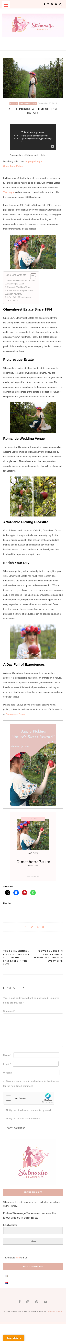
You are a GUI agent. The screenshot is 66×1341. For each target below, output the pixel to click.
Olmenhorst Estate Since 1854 (21, 280)
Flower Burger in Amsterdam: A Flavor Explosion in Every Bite (48, 956)
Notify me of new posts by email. (23, 1118)
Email (7, 1064)
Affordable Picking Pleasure (20, 290)
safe (18, 1257)
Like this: (15, 300)
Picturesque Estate (15, 284)
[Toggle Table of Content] (31, 276)
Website (7, 1072)
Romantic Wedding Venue (19, 287)
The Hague (8, 192)
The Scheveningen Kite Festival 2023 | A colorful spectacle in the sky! (17, 957)
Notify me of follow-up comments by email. (28, 1110)
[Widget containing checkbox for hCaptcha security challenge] (28, 1098)
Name (7, 1055)
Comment (9, 1011)
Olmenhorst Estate (15, 714)
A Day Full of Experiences (19, 297)
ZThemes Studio (54, 1311)
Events (13, 103)
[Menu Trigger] (6, 4)
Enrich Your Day (14, 294)
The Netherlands (28, 103)
